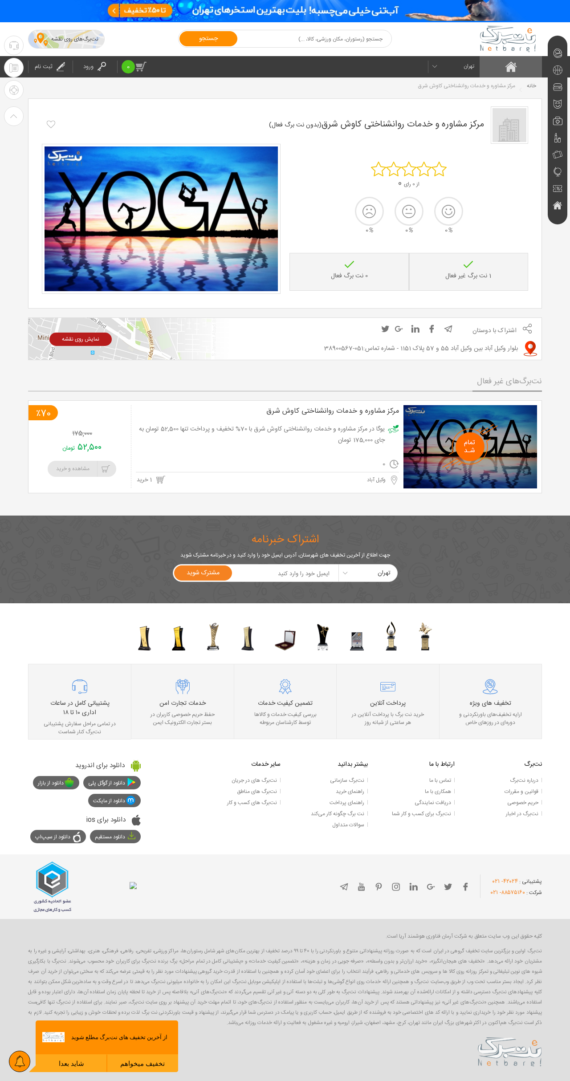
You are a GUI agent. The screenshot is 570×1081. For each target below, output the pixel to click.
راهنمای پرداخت (347, 802)
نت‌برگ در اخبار (522, 813)
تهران (469, 66)
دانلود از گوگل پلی (106, 783)
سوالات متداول (348, 825)
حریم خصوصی (522, 802)
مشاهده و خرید (73, 468)
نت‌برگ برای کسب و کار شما (421, 813)
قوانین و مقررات (521, 791)
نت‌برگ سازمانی (347, 780)
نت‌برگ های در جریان (254, 780)
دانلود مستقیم (110, 837)
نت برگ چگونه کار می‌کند (337, 813)
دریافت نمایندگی (433, 802)
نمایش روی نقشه (80, 339)
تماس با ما (440, 780)
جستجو (208, 38)
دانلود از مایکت (109, 801)
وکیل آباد (377, 479)
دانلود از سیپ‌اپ (52, 837)
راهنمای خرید (350, 791)
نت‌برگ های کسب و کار (252, 802)
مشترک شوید (203, 573)
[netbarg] (510, 1050)
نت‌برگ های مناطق (257, 791)
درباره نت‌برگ (524, 780)
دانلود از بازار (51, 783)
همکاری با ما (438, 791)
